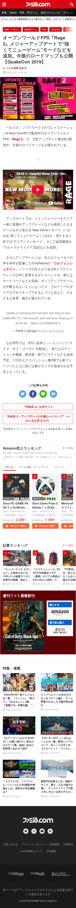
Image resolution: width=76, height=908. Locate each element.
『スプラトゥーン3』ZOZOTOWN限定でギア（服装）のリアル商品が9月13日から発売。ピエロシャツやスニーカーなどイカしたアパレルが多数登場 (46, 574)
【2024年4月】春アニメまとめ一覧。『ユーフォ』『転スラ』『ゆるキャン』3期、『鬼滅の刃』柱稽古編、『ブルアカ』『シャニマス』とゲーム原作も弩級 (19, 700)
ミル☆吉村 (12, 68)
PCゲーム (32, 12)
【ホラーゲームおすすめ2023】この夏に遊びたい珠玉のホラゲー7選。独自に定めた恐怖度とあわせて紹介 (18, 743)
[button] (60, 613)
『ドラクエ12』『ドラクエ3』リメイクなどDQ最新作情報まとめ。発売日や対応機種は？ (19, 786)
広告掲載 (51, 851)
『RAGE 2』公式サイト (38, 407)
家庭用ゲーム (30, 29)
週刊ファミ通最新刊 (19, 595)
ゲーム (9, 467)
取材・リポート (53, 18)
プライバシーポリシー (33, 844)
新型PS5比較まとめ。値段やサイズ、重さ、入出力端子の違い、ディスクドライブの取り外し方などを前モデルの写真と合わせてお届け (57, 786)
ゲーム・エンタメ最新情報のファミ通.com (21, 18)
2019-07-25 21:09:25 (51, 331)
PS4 (44, 29)
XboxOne (55, 29)
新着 (4, 12)
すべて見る (68, 448)
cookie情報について (31, 851)
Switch (13, 12)
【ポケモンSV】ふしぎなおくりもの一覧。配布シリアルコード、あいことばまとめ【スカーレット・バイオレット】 (57, 743)
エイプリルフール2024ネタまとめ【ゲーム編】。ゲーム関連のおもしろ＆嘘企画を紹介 (57, 700)
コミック (59, 467)
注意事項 (68, 844)
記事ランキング (15, 545)
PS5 (22, 12)
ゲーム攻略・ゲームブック (33, 467)
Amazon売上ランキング (22, 448)
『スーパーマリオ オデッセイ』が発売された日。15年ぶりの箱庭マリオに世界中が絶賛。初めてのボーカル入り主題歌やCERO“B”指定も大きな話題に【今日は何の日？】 (17, 574)
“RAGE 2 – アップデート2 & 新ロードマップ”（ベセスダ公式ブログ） (38, 418)
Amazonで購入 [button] (18, 526)
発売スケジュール (50, 12)
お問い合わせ (10, 844)
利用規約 (55, 844)
